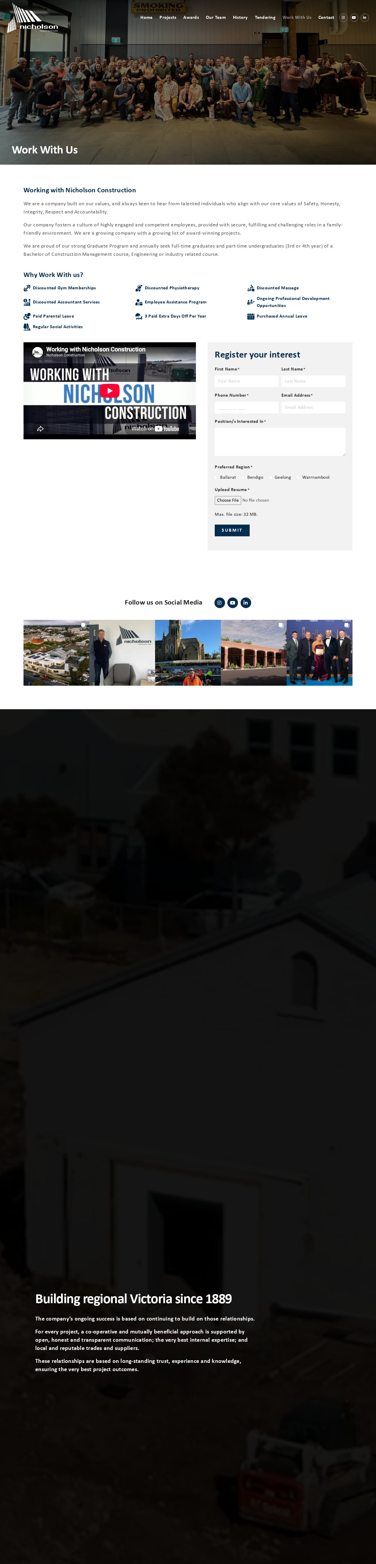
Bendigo (255, 477)
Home (146, 17)
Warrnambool (316, 477)
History (240, 17)
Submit (232, 530)
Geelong (283, 477)
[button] (56, 653)
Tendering (265, 17)
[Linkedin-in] (365, 18)
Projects (168, 17)
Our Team (216, 17)
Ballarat (228, 477)
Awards (191, 17)
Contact (326, 17)
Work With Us (297, 17)
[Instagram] (343, 18)
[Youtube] (354, 18)
